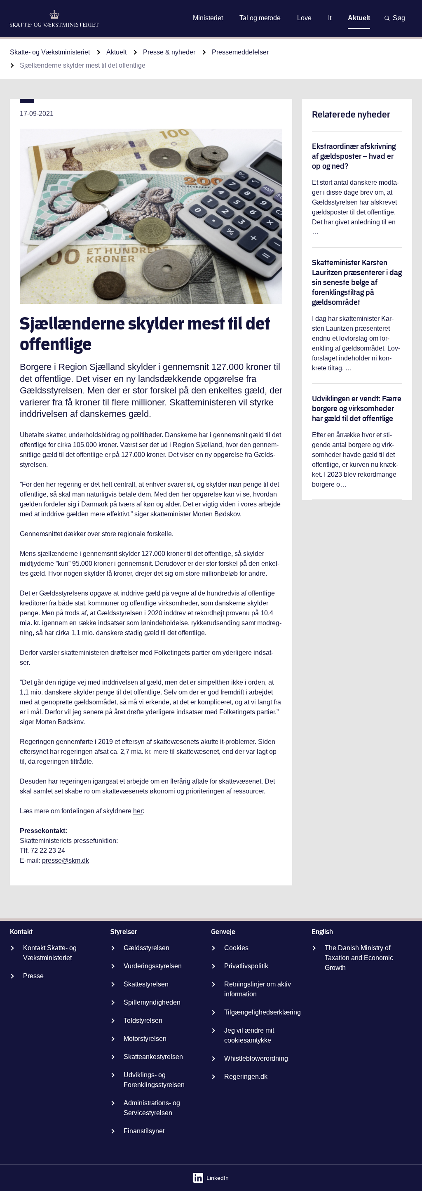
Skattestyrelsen (146, 984)
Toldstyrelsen (143, 1020)
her (138, 810)
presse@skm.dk (65, 860)
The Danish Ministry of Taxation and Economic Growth (359, 957)
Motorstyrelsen (145, 1038)
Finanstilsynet (144, 1131)
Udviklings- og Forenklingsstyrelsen (154, 1079)
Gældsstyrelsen (146, 947)
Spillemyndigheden (152, 1002)
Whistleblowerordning (256, 1058)
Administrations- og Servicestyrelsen (152, 1107)
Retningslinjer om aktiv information (257, 989)
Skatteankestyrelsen (153, 1056)
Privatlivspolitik (246, 966)
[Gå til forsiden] (54, 18)
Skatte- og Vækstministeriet (50, 52)
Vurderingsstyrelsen (153, 966)
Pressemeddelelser (240, 52)
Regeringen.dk (245, 1076)
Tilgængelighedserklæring (262, 1012)
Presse (33, 975)
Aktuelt (116, 52)
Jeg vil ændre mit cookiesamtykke (249, 1035)
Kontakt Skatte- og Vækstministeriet (50, 952)
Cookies (236, 947)
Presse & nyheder (169, 52)
